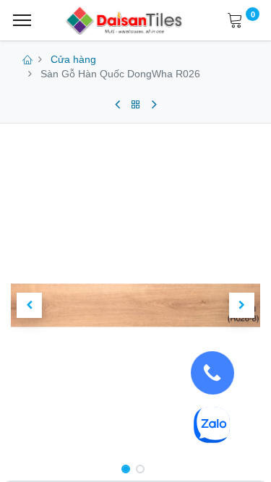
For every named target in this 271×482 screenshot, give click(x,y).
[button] (29, 306)
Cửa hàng (73, 59)
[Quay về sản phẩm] (136, 105)
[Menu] (22, 20)
